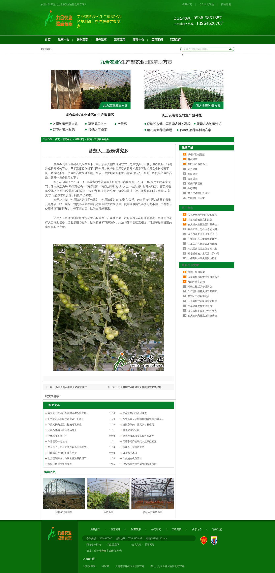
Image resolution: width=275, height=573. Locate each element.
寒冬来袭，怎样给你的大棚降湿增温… (143, 418)
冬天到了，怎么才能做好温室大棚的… (68, 447)
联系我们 (217, 529)
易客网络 (149, 544)
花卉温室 (192, 169)
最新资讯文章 (190, 265)
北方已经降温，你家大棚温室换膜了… (68, 458)
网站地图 (226, 4)
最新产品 (187, 147)
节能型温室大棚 (131, 430)
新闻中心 (67, 139)
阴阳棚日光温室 (196, 198)
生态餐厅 (192, 188)
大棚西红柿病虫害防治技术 (62, 430)
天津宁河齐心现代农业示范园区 (139, 441)
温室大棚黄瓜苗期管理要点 (202, 310)
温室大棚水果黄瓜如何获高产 (71, 387)
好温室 (105, 566)
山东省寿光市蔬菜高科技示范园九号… (208, 243)
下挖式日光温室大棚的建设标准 (65, 424)
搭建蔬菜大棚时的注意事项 (62, 452)
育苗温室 (192, 178)
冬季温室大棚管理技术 (200, 306)
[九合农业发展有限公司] (58, 27)
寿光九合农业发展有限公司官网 (167, 566)
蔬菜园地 (115, 529)
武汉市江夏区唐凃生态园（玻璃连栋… (208, 234)
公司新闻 (156, 529)
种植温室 (108, 512)
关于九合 (197, 529)
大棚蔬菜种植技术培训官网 (129, 566)
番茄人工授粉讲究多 (133, 447)
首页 (57, 139)
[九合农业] (137, 94)
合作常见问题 (206, 4)
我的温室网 (89, 566)
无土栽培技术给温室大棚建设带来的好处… (211, 301)
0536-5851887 (135, 538)
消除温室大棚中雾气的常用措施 (139, 464)
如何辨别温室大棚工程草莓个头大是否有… (211, 291)
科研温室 (192, 173)
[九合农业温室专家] (57, 541)
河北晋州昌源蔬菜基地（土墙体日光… (208, 248)
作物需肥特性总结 (57, 441)
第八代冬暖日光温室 (199, 193)
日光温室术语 (130, 452)
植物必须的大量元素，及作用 (138, 424)
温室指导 (79, 139)
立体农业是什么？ (57, 435)
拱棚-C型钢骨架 (64, 512)
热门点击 (187, 207)
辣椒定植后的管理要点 (60, 464)
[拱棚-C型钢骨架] (64, 508)
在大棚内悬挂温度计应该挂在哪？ (66, 418)
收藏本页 (187, 4)
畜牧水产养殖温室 (152, 512)
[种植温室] (108, 508)
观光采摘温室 (195, 183)
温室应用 (136, 529)
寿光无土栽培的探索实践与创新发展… (68, 413)
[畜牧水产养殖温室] (152, 508)
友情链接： (90, 558)
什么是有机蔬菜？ (132, 458)
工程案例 (176, 529)
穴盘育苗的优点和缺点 (135, 413)
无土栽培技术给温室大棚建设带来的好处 (139, 387)
